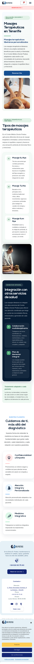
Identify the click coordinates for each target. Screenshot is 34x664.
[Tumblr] (21, 604)
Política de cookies (9, 659)
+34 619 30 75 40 (17, 565)
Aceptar (17, 644)
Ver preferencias (17, 655)
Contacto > (17, 581)
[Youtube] (12, 604)
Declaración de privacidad (22, 659)
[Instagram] (16, 604)
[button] (31, 623)
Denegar (17, 650)
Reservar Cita (17, 73)
